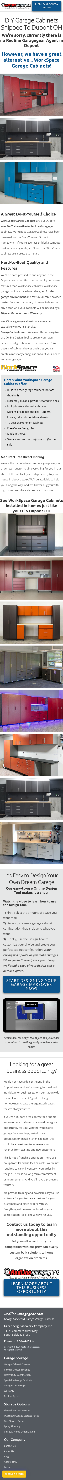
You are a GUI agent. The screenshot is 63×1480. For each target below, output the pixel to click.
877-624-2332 (24, 1341)
